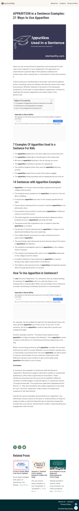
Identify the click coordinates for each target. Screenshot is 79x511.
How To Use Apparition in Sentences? (28, 108)
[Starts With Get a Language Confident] (8, 3)
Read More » (24, 485)
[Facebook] (15, 447)
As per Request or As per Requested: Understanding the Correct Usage (58, 474)
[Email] (24, 447)
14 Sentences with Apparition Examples (29, 106)
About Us (54, 3)
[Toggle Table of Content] (50, 100)
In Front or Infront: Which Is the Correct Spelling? (21, 472)
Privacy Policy (72, 3)
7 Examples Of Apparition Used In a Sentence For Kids (33, 103)
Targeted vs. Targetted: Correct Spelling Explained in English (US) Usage (39, 474)
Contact (62, 3)
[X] (20, 447)
